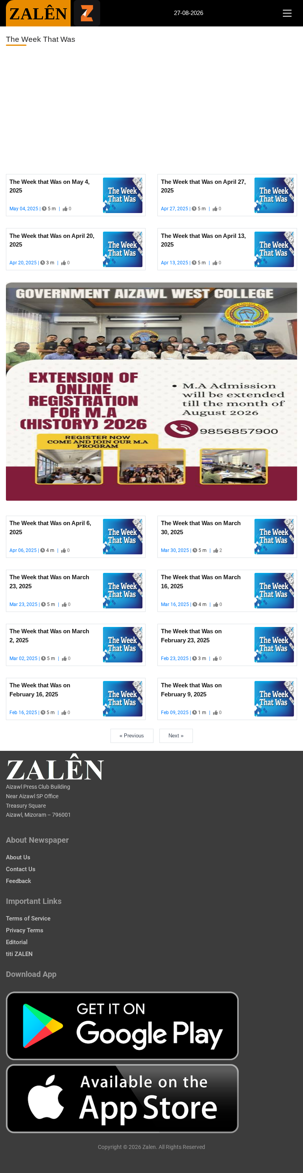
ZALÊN (38, 14)
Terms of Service (28, 918)
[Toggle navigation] (287, 13)
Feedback (18, 881)
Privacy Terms (24, 930)
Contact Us (21, 869)
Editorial (17, 942)
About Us (18, 857)
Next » (175, 736)
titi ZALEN (19, 954)
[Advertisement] (151, 110)
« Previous (132, 736)
